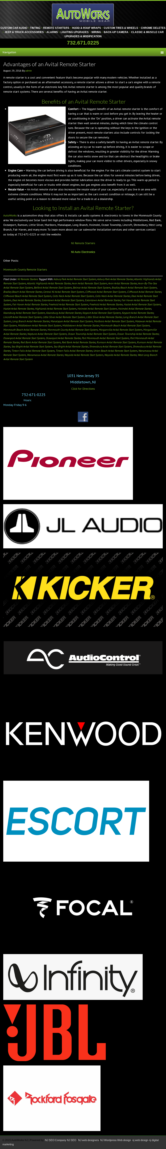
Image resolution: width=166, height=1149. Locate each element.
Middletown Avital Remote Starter (80, 325)
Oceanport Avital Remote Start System (24, 338)
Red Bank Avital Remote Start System (40, 342)
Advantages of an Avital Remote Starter (49, 64)
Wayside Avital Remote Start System (83, 355)
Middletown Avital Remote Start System (39, 325)
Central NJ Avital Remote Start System (63, 291)
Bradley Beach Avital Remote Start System (134, 287)
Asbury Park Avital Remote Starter (115, 279)
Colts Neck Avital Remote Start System (73, 296)
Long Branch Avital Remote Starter (30, 321)
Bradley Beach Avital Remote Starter (22, 291)
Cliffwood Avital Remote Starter (144, 291)
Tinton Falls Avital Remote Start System (32, 350)
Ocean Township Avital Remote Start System (92, 333)
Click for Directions (83, 389)
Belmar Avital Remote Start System (91, 287)
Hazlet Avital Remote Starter (18, 308)
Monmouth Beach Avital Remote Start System (125, 325)
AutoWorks (10, 215)
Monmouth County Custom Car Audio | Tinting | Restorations (83, 14)
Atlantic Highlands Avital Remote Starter (49, 283)
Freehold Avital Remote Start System (68, 304)
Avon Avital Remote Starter (122, 283)
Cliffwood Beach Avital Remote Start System (27, 296)
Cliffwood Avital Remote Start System (105, 291)
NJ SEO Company (55, 1140)
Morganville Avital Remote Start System (120, 329)
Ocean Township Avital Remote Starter (138, 333)
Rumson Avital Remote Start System (116, 342)
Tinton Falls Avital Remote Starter (74, 350)
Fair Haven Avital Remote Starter (29, 304)
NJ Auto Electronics (83, 252)
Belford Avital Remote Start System (53, 287)
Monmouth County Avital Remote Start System (72, 329)
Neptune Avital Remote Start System (47, 333)
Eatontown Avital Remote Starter (102, 300)
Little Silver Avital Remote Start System (64, 317)
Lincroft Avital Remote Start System (22, 317)
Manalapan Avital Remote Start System (71, 321)
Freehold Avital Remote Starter (106, 304)
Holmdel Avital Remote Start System (97, 308)
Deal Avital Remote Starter (26, 300)
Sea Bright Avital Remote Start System (31, 346)
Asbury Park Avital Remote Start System (74, 279)
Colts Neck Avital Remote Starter (112, 296)
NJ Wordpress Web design (116, 1140)
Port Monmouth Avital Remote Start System (105, 338)
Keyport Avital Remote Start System (101, 312)
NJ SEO (72, 1140)
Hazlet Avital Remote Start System (142, 304)
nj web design (140, 1140)
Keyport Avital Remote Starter (138, 312)
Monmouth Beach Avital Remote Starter (24, 329)
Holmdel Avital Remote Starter (134, 308)
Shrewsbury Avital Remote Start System (110, 346)
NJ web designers (89, 1140)
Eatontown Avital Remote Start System (63, 300)
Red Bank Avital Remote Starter (78, 342)
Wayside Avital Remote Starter (120, 355)
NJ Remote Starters (83, 243)
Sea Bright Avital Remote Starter (70, 346)
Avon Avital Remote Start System (89, 283)
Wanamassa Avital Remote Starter (45, 355)
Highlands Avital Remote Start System (55, 308)
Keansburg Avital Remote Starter (63, 312)
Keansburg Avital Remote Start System (24, 312)
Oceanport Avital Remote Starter (63, 338)
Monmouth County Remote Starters (25, 269)
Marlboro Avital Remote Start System (114, 321)
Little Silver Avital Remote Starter (104, 317)
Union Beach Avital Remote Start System (115, 350)
